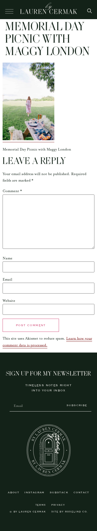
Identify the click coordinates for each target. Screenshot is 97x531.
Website (9, 301)
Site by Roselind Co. (69, 512)
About (13, 492)
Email (7, 280)
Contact (81, 492)
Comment (12, 191)
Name (7, 258)
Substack (59, 492)
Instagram (34, 492)
